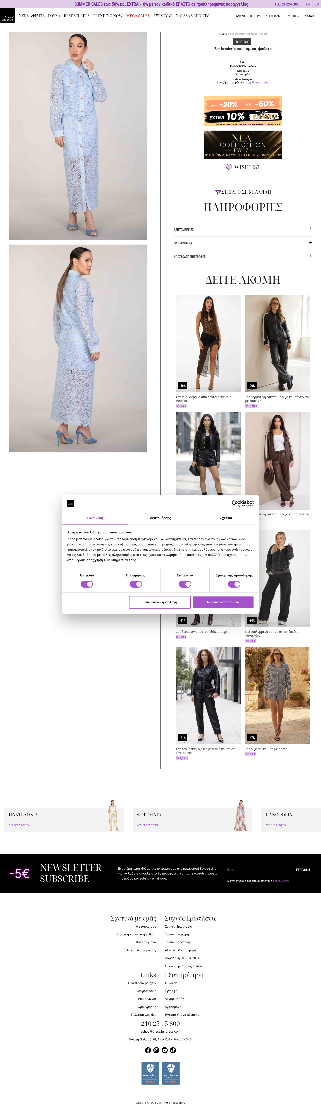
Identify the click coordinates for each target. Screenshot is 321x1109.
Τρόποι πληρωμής (178, 934)
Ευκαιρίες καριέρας (141, 950)
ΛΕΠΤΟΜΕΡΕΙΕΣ (183, 230)
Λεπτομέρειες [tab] (160, 518)
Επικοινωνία (147, 998)
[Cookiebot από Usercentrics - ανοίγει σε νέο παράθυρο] (235, 503)
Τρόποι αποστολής (178, 942)
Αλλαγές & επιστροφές (181, 950)
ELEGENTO (179, 1102)
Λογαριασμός (174, 998)
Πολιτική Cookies (143, 1014)
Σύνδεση (171, 983)
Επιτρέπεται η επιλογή (159, 602)
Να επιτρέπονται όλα (223, 602)
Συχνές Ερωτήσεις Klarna (183, 966)
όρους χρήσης (281, 880)
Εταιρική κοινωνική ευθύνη (136, 934)
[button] (308, 4)
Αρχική (223, 33)
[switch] (136, 586)
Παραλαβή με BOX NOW (182, 958)
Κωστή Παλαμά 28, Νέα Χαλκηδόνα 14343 (160, 1039)
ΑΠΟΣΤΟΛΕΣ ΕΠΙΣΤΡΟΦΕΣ (189, 257)
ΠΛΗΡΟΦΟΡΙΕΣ (183, 243)
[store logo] (7, 15)
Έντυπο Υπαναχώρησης (182, 1014)
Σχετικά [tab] (226, 518)
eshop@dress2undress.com (160, 1031)
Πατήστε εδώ (260, 82)
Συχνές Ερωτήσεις (178, 926)
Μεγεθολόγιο (146, 991)
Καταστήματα (146, 942)
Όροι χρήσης (147, 1007)
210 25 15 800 (160, 1023)
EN (317, 4)
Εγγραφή (171, 991)
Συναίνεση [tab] (95, 518)
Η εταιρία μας (146, 926)
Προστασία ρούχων (142, 983)
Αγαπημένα (173, 1007)
